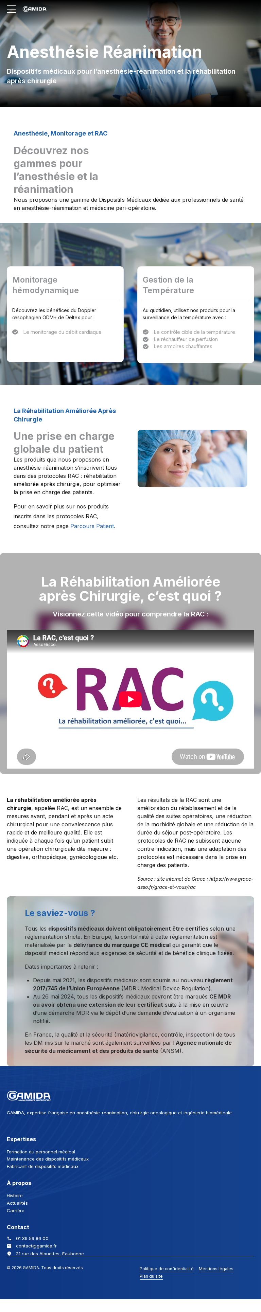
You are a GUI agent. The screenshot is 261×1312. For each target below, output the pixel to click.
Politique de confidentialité (167, 1268)
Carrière (15, 1210)
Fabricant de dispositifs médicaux (43, 1166)
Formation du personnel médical (41, 1151)
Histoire (15, 1195)
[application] (130, 699)
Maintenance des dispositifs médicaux (48, 1159)
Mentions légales (216, 1268)
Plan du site (151, 1276)
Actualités (17, 1203)
